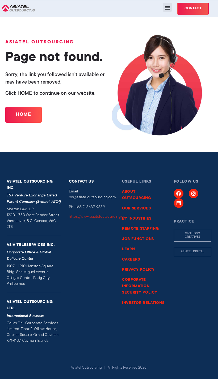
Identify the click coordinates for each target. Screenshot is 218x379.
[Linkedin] (178, 203)
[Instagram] (193, 193)
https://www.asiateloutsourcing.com (99, 217)
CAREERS (131, 260)
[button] (167, 7)
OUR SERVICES (136, 209)
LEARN (128, 249)
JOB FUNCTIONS (138, 239)
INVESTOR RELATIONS (143, 303)
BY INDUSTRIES (137, 219)
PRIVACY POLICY (138, 270)
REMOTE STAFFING (140, 229)
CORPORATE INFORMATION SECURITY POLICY (139, 286)
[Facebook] (178, 193)
